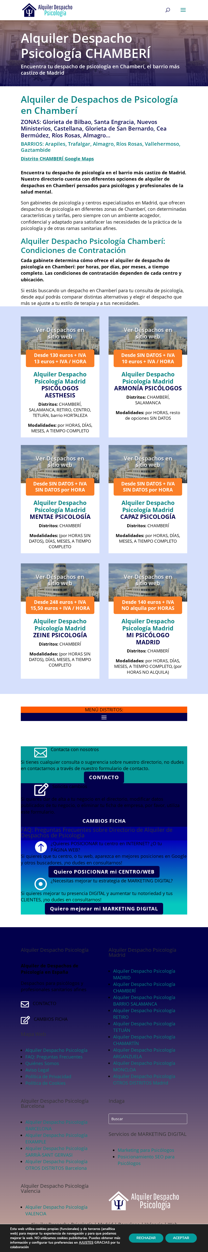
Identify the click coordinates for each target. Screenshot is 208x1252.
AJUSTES (86, 1242)
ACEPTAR (181, 1238)
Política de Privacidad (48, 1076)
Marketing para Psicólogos (146, 1150)
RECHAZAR (146, 1238)
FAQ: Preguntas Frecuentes (54, 1057)
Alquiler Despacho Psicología (56, 1050)
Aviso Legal (37, 1070)
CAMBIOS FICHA (104, 820)
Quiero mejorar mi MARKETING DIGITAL (104, 908)
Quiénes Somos (42, 1063)
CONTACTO (104, 777)
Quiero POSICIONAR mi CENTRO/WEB (104, 871)
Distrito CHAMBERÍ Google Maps (57, 159)
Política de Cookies (45, 1083)
